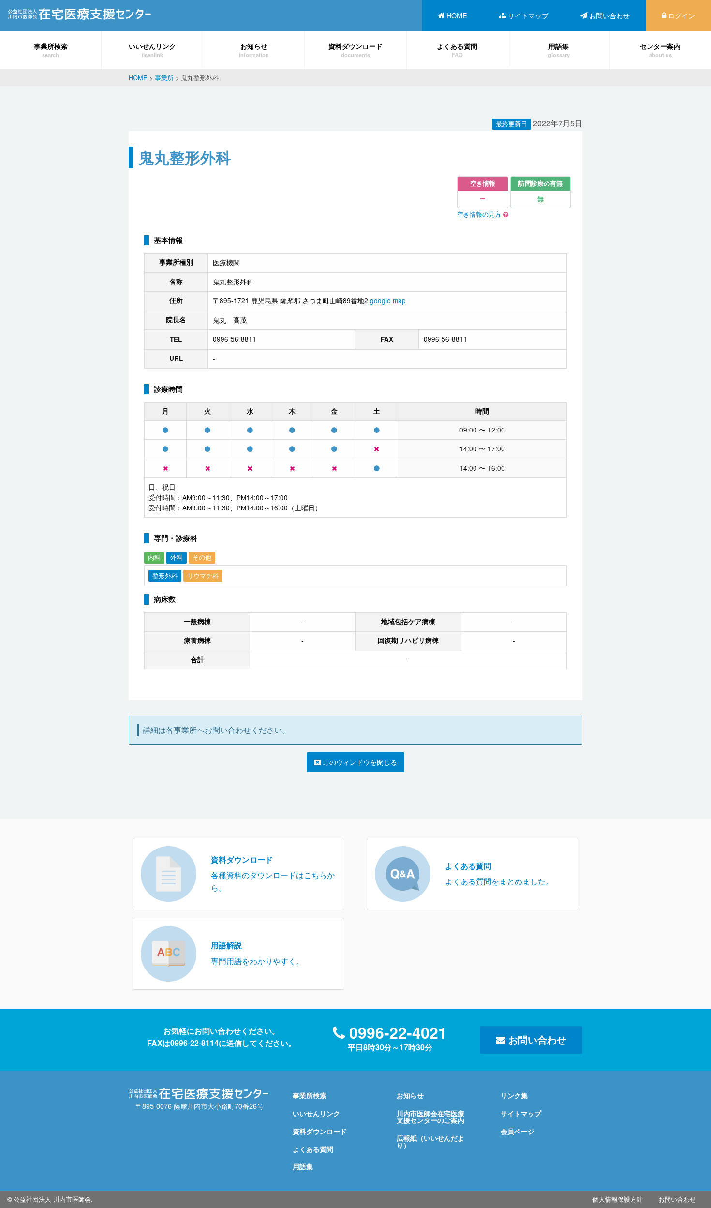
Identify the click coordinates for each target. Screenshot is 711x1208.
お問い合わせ (609, 15)
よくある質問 (457, 49)
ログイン (681, 15)
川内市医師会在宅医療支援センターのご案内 (430, 1116)
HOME (456, 15)
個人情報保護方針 (617, 1199)
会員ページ (517, 1131)
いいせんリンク (152, 49)
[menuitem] (452, 15)
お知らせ (254, 49)
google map (388, 300)
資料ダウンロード (355, 49)
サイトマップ (528, 15)
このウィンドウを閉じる (359, 762)
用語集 (559, 49)
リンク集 (514, 1095)
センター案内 (660, 49)
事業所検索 (51, 49)
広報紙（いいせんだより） (430, 1141)
